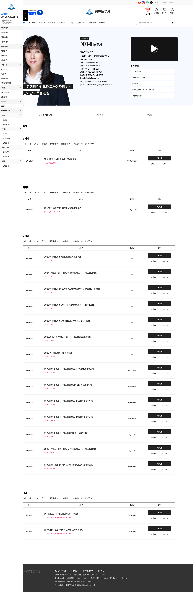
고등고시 (4, 65)
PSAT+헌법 (5, 69)
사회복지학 (4, 42)
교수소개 (41, 22)
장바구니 (165, 164)
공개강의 (36, 144)
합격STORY (89, 144)
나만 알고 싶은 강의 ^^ (139, 78)
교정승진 (4, 97)
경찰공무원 (4, 46)
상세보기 (154, 164)
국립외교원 (4, 79)
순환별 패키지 (66, 144)
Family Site (5, 111)
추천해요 (135, 84)
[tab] (45, 115)
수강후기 (51, 22)
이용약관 (74, 571)
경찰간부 (4, 51)
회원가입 (163, 3)
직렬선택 (25, 16)
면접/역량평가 (5, 92)
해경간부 (4, 60)
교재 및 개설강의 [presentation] (45, 115)
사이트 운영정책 (87, 571)
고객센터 (171, 3)
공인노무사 (4, 33)
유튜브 (4, 129)
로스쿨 (3, 102)
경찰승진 (4, 56)
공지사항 (32, 22)
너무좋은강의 (136, 71)
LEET (3, 106)
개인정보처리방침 (60, 571)
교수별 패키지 (77, 144)
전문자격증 (4, 28)
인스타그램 (5, 147)
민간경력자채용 (6, 83)
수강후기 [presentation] (150, 115)
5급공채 (3, 74)
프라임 (5, 120)
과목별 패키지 (54, 144)
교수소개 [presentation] (99, 115)
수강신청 (61, 22)
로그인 (157, 3)
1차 (24, 144)
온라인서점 (91, 22)
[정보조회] (124, 578)
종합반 (44, 144)
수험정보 (81, 22)
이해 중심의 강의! (137, 96)
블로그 (4, 115)
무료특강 (71, 22)
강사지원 (101, 571)
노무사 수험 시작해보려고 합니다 (143, 90)
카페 (3, 161)
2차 (29, 144)
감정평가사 (4, 37)
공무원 (3, 88)
